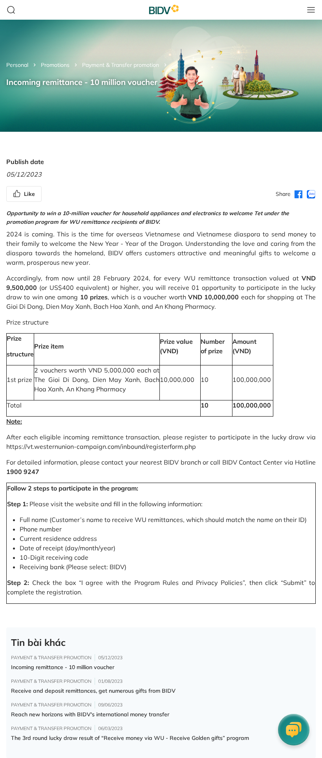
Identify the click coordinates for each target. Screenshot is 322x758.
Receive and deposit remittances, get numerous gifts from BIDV (93, 690)
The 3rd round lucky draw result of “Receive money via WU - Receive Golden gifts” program (130, 737)
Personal (17, 64)
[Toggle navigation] (311, 10)
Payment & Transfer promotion (120, 64)
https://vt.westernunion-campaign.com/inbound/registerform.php (101, 446)
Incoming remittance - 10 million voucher (62, 667)
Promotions (55, 64)
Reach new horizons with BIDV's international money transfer (90, 714)
